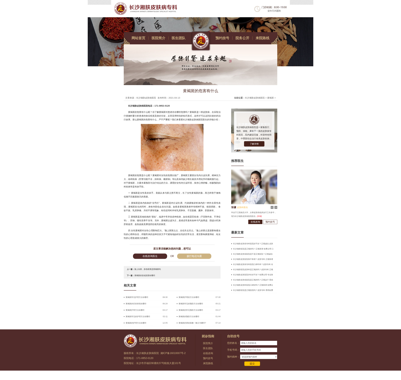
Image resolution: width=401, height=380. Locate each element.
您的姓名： (233, 343)
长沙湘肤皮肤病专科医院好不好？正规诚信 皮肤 (253, 244)
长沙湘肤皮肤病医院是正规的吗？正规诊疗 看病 (253, 280)
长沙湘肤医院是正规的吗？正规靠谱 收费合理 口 (253, 249)
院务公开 (242, 38)
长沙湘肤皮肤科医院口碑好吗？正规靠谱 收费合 (253, 285)
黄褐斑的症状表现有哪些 (136, 304)
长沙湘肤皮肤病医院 (255, 98)
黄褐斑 (270, 98)
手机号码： (233, 350)
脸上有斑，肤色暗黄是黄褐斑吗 (147, 269)
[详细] (264, 216)
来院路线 (262, 38)
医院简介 (158, 38)
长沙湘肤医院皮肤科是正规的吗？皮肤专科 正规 (253, 269)
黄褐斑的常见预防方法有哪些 (191, 310)
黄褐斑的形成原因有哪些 (144, 275)
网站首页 (138, 38)
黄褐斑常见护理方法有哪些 (137, 297)
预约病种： (233, 356)
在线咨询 (254, 221)
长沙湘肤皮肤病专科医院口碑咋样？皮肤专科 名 (253, 264)
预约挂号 (222, 38)
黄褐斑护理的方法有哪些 (189, 297)
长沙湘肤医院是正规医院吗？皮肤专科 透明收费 (253, 290)
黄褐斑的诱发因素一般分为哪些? (192, 323)
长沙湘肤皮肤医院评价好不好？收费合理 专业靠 (253, 275)
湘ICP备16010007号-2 (173, 353)
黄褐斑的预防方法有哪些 (189, 316)
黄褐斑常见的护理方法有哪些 (138, 316)
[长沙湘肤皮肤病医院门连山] (253, 171)
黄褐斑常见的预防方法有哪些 (191, 304)
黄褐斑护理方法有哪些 (135, 310)
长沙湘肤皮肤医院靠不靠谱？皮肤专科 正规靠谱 (253, 259)
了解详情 (254, 144)
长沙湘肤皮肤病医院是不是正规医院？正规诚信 (253, 254)
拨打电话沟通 (194, 256)
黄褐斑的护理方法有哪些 (136, 323)
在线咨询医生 (150, 256)
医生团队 (178, 38)
